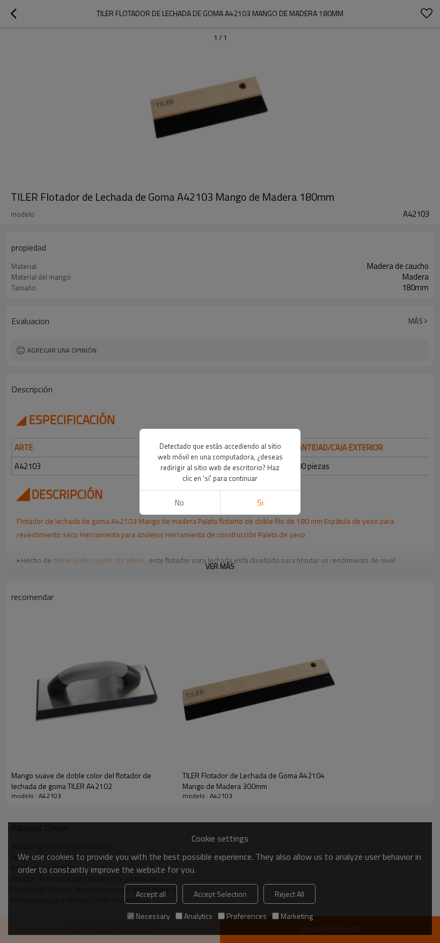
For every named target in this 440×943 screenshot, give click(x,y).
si (260, 502)
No (179, 502)
